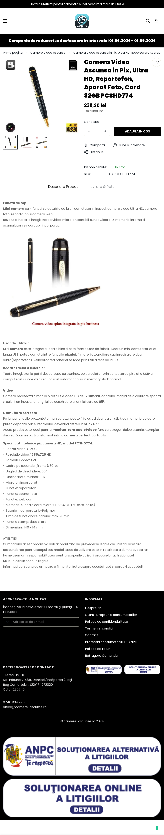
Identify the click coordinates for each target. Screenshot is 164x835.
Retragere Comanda (101, 655)
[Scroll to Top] (156, 813)
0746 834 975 (14, 702)
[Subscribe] (74, 622)
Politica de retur (97, 649)
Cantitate (91, 121)
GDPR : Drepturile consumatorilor (111, 614)
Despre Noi (93, 608)
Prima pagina (13, 52)
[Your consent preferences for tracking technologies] (157, 828)
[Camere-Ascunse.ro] (82, 21)
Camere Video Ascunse (48, 52)
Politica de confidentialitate (106, 621)
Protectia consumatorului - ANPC (111, 642)
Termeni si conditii (99, 628)
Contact (91, 635)
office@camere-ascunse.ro (25, 707)
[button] (156, 21)
